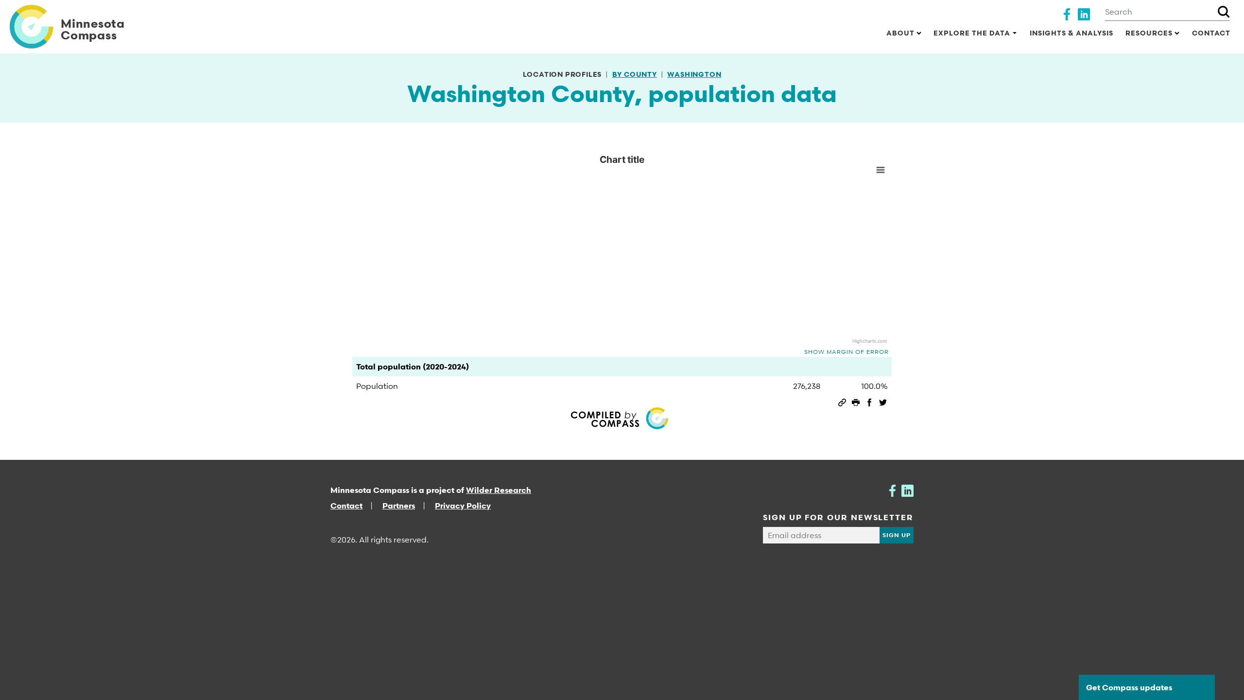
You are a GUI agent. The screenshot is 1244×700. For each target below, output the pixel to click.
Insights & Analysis (1071, 32)
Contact (1211, 32)
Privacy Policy (463, 505)
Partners (398, 505)
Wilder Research (498, 490)
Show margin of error (846, 352)
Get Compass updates (1129, 687)
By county (634, 74)
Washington (694, 74)
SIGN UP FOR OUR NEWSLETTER (838, 517)
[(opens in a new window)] (1067, 13)
